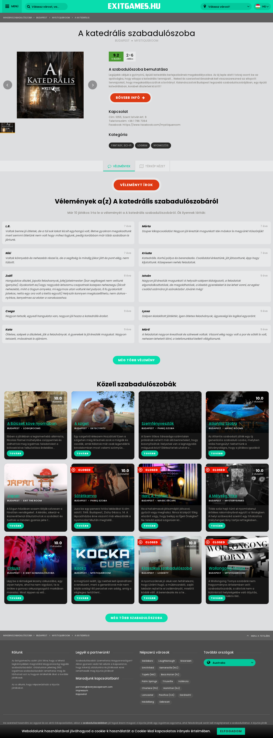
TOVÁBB (15, 453)
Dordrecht (185, 695)
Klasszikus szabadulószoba (167, 568)
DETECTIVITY (98, 428)
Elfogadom (231, 731)
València (183, 681)
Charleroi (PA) (150, 688)
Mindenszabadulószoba (17, 17)
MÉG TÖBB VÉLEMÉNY (136, 360)
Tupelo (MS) (148, 674)
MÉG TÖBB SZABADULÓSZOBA (136, 618)
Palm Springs (149, 681)
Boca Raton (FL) (170, 674)
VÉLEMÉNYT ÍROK (136, 184)
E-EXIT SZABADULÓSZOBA (38, 573)
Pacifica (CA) (166, 695)
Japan (13, 496)
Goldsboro (147, 660)
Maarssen (186, 660)
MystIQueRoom (61, 17)
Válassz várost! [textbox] (219, 7)
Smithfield (148, 667)
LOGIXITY (163, 573)
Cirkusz (13, 568)
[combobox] (226, 6)
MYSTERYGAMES (234, 500)
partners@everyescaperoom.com (94, 687)
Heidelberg (148, 701)
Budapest (41, 17)
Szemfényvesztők (158, 423)
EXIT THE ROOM (32, 500)
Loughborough (166, 660)
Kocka (80, 568)
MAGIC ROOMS (234, 428)
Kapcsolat (81, 694)
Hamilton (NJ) (171, 688)
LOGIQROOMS (32, 428)
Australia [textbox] (219, 663)
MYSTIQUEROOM (146, 41)
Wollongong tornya (227, 568)
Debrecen (165, 701)
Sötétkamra (85, 496)
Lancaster (147, 695)
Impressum (82, 690)
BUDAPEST (122, 41)
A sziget (81, 423)
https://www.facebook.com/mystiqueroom (151, 125)
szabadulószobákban (95, 723)
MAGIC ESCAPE (167, 500)
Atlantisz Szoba (223, 423)
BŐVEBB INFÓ (128, 97)
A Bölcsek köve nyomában (32, 423)
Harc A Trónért (155, 496)
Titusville (168, 681)
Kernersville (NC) (169, 667)
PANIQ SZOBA (166, 428)
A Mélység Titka (223, 496)
